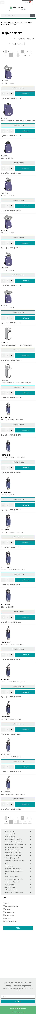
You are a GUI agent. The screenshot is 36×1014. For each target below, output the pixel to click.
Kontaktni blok (9, 912)
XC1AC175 (4, 156)
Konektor (8, 909)
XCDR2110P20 (5, 605)
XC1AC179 (4, 305)
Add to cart (25, 93)
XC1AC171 (4, 118)
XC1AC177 (4, 230)
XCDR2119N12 (5, 792)
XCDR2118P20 (5, 717)
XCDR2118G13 (5, 642)
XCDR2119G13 (5, 754)
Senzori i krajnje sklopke (13, 22)
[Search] (32, 15)
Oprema (7, 918)
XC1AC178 (4, 268)
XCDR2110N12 (5, 567)
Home (3, 22)
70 (16, 55)
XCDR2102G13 (5, 417)
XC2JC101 (4, 343)
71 (20, 55)
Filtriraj (18, 928)
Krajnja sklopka (9, 915)
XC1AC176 (4, 193)
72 (25, 55)
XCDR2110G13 (5, 530)
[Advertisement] (18, 954)
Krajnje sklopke (26, 22)
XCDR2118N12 (5, 679)
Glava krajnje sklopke (11, 906)
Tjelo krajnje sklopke (11, 921)
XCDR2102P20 (6, 492)
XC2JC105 (4, 380)
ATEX (7, 903)
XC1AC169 (4, 81)
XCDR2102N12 (5, 455)
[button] (2, 2)
